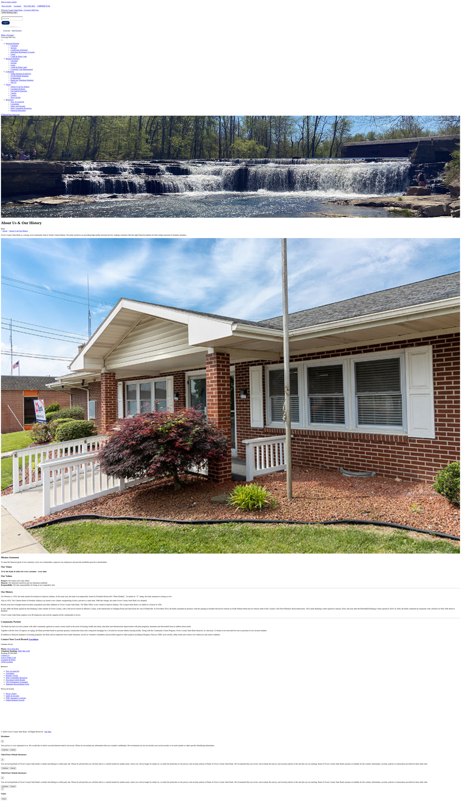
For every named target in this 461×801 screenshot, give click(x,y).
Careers (13, 93)
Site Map (47, 732)
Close (4, 799)
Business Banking (12, 59)
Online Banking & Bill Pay (21, 74)
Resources (10, 100)
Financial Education (18, 110)
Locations (17, 6)
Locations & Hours (18, 89)
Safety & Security (12, 696)
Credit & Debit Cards (19, 56)
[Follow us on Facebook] (8, 719)
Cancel (12, 750)
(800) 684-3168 (24, 651)
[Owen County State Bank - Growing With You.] (20, 10)
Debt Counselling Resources (16, 678)
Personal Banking (12, 43)
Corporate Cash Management (22, 69)
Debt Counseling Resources (21, 108)
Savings (14, 48)
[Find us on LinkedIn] (14, 719)
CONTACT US (43, 6)
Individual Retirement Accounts (23, 52)
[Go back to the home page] (18, 712)
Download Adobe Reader (15, 680)
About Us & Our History (20, 87)
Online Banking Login (9, 12)
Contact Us (5, 655)
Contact (13, 95)
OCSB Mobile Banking (20, 76)
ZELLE (14, 82)
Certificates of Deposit (19, 50)
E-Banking (10, 72)
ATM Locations (7, 662)
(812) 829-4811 (29, 6)
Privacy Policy (11, 694)
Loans (13, 54)
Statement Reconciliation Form (17, 684)
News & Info (6, 6)
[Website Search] (10, 115)
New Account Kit (17, 102)
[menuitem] (233, 50)
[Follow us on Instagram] (3, 719)
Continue (5, 750)
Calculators (15, 104)
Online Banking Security (15, 700)
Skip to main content (9, 2)
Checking (14, 46)
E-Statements (16, 78)
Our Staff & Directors (19, 91)
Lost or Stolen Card (8, 658)
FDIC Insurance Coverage (16, 698)
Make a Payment (7, 35)
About (8, 85)
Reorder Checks (12, 676)
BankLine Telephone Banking (22, 80)
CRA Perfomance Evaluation (17, 682)
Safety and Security (18, 106)
